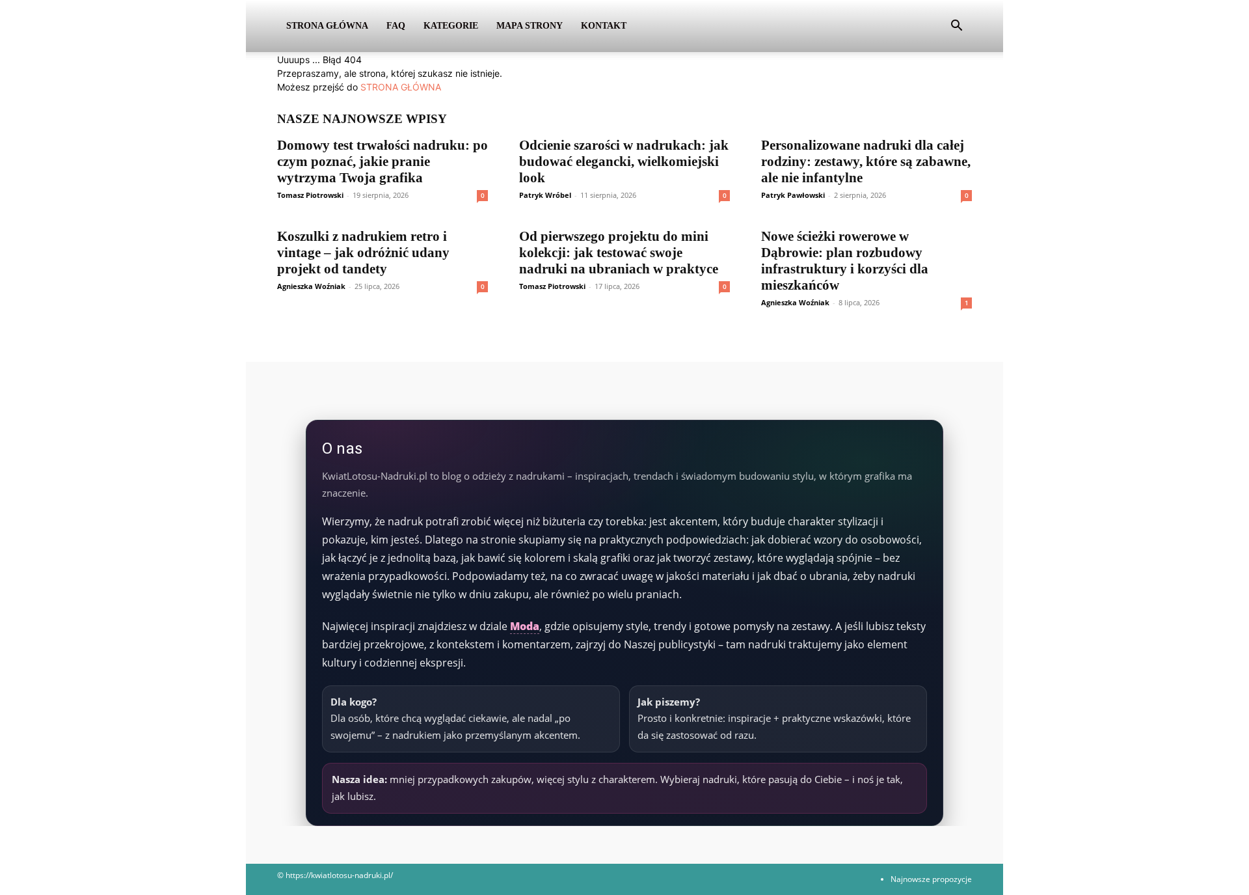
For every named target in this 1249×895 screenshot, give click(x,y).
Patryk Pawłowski (793, 195)
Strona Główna (327, 26)
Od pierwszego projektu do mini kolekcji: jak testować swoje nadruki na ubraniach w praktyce (618, 252)
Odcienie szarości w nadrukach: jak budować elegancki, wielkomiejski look (624, 161)
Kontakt (603, 26)
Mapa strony (529, 26)
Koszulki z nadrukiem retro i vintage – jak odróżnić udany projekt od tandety (363, 252)
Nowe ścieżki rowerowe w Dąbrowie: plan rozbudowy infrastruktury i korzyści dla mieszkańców (844, 260)
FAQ (395, 26)
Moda (524, 626)
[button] (956, 27)
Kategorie (450, 26)
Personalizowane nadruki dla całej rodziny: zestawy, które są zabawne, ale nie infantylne (866, 161)
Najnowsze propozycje (931, 879)
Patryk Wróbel (545, 195)
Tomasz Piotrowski (310, 195)
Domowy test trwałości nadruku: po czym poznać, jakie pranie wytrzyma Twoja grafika (382, 161)
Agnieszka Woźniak (311, 286)
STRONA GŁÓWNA (400, 86)
